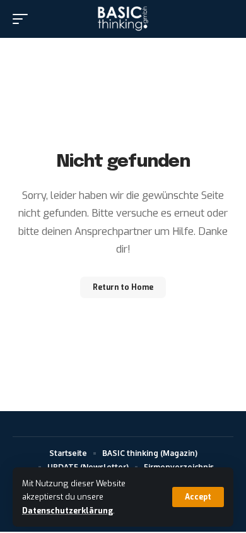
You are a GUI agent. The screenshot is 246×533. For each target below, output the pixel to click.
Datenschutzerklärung (67, 510)
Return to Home (123, 287)
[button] (198, 497)
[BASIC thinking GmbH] (123, 19)
